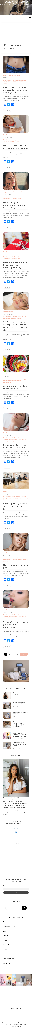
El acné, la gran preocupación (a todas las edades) (14, 205)
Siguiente (24, 654)
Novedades (18, 75)
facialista (18, 258)
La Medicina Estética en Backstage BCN (20, 703)
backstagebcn (7, 382)
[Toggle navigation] (2, 27)
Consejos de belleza (8, 75)
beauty (9, 258)
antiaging (14, 139)
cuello (17, 141)
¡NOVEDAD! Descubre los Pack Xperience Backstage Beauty (15, 265)
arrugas (20, 139)
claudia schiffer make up (18, 618)
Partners (5, 949)
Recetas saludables (9, 958)
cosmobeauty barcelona (21, 498)
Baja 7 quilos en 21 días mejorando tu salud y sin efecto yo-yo (15, 90)
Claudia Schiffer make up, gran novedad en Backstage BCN (15, 624)
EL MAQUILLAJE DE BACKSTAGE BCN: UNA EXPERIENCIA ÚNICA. (20, 734)
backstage (22, 379)
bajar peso (16, 81)
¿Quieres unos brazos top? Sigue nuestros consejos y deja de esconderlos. (19, 724)
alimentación (15, 379)
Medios (5, 940)
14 (17, 654)
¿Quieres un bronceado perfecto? (20, 693)
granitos (20, 198)
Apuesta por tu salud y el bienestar (21, 713)
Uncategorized (7, 967)
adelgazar (15, 80)
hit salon (5, 499)
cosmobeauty (11, 498)
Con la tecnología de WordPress (12, 1022)
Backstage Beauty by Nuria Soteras (16, 439)
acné (13, 197)
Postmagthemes (16, 1026)
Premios (5, 491)
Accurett (14, 558)
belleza (15, 198)
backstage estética (8, 441)
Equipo (5, 931)
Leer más (7, 110)
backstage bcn (22, 80)
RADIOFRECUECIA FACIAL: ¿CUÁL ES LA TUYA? (19, 744)
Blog (4, 134)
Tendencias (13, 374)
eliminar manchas (17, 559)
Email (4, 886)
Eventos (5, 935)
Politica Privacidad (16, 1008)
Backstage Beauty (8, 81)
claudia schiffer (7, 618)
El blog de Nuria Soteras (16, 1)
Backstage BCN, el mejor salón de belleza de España (15, 506)
